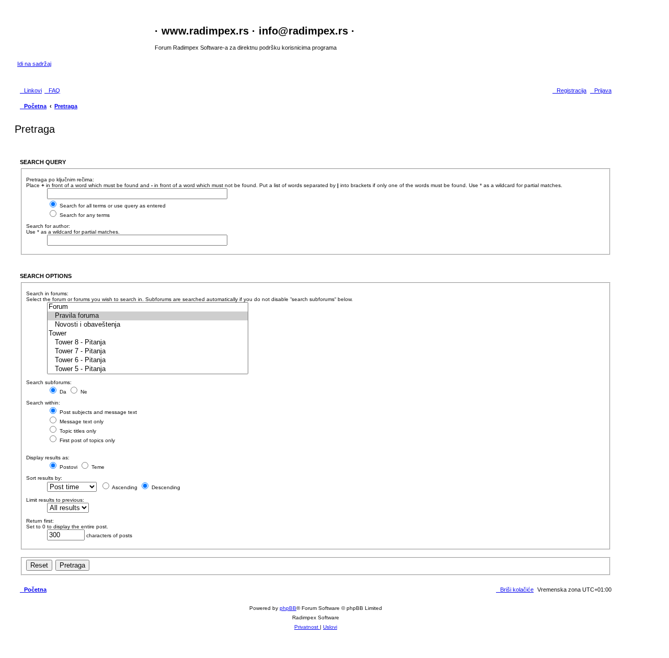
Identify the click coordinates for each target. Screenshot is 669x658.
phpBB (288, 608)
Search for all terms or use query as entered (112, 206)
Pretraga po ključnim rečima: (60, 179)
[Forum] (148, 307)
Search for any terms (84, 215)
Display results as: (48, 457)
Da (62, 392)
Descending (165, 487)
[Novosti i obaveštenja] (148, 324)
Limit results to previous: (55, 500)
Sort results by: (44, 478)
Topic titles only (77, 431)
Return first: (40, 521)
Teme (97, 467)
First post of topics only (86, 440)
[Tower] (148, 333)
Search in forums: (47, 293)
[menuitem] (52, 90)
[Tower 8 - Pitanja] (148, 342)
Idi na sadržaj (34, 64)
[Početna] (86, 36)
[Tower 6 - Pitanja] (148, 360)
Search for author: (48, 226)
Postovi (67, 467)
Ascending (124, 487)
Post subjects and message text (97, 412)
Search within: (43, 403)
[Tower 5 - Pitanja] (148, 369)
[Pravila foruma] (148, 315)
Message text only (80, 421)
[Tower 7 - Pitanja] (148, 351)
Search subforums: (49, 382)
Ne (83, 392)
